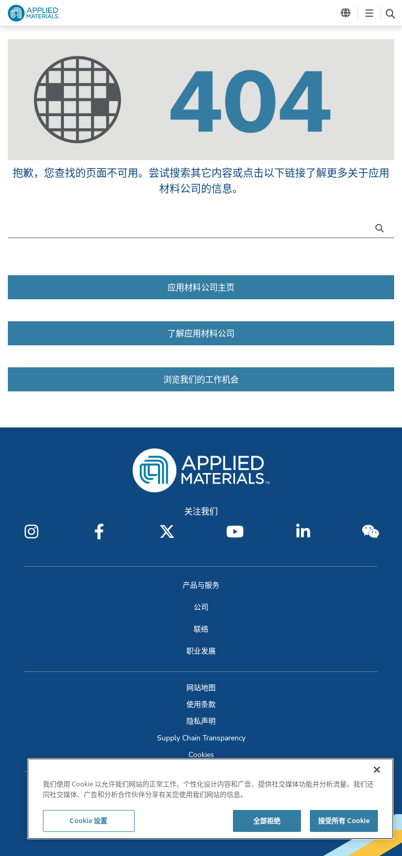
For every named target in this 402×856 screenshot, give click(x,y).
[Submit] (382, 227)
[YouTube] (235, 531)
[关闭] (376, 769)
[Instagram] (31, 531)
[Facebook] (99, 531)
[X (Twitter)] (167, 531)
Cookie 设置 (88, 820)
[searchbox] (390, 13)
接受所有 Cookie (344, 820)
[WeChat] (370, 531)
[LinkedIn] (303, 531)
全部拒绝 (267, 820)
